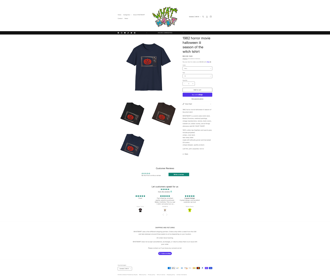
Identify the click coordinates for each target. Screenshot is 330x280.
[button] (127, 15)
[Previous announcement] (147, 32)
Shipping (185, 58)
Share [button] (186, 154)
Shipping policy (171, 274)
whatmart (124, 274)
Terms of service (161, 274)
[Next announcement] (183, 32)
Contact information (182, 274)
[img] (165, 189)
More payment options (197, 98)
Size (184, 72)
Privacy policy (151, 274)
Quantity (185, 80)
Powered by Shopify (132, 274)
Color (184, 65)
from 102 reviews (164, 192)
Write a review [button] (179, 174)
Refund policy (142, 274)
